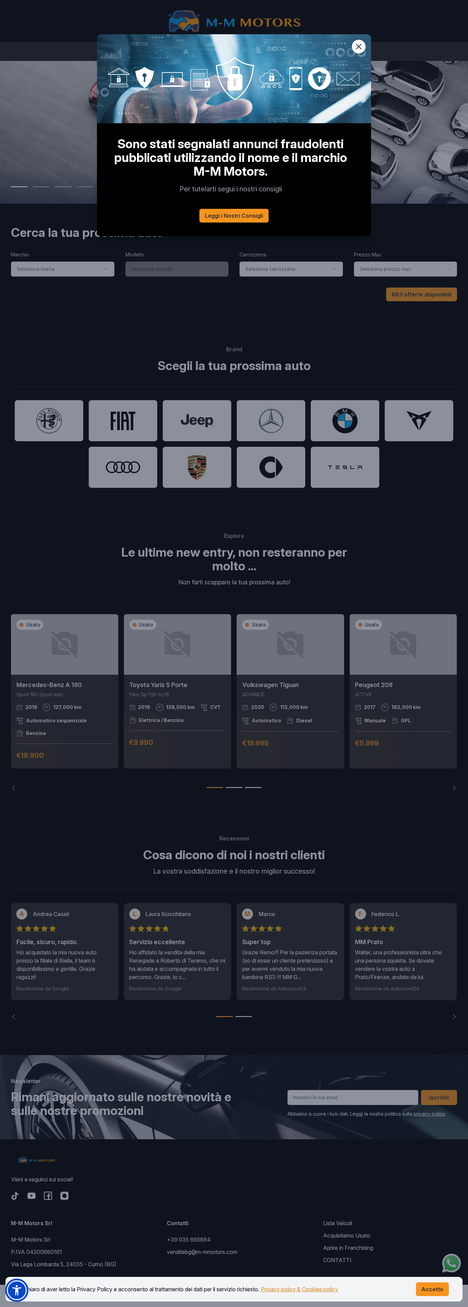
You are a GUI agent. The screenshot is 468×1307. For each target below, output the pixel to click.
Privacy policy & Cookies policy (299, 1289)
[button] (17, 1290)
